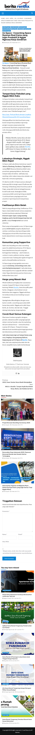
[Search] (32, 13)
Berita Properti (22, 27)
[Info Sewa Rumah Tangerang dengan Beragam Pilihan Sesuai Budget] (17, 675)
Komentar (6, 511)
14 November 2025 (15, 458)
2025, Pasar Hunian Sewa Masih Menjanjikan (17, 381)
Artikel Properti (6, 27)
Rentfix (27, 147)
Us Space (5, 63)
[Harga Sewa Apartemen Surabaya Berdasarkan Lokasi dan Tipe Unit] (17, 581)
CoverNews (25, 730)
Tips (4, 481)
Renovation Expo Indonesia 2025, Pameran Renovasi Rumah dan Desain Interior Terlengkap (16, 454)
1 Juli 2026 (19, 629)
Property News (27, 28)
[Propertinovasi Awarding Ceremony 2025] (17, 410)
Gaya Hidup (14, 28)
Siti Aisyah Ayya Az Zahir (9, 629)
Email (20, 534)
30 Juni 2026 (14, 660)
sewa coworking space (25, 477)
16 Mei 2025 (14, 491)
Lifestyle (20, 28)
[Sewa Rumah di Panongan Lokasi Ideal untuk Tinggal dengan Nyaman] (17, 644)
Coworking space (15, 477)
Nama (4, 534)
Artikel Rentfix (14, 27)
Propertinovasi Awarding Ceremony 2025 (16, 423)
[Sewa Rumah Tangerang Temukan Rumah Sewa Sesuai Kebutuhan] (17, 706)
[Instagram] (16, 373)
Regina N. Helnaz (7, 598)
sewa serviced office (15, 479)
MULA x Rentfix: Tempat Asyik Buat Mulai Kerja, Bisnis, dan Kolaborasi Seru (19, 387)
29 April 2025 (15, 42)
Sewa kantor (6, 479)
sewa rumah (5, 621)
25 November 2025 (15, 424)
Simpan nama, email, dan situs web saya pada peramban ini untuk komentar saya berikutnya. (17, 552)
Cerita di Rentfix (6, 28)
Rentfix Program (6, 30)
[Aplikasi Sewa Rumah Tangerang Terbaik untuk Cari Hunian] (17, 613)
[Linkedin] (18, 373)
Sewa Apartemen (7, 590)
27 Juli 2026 (16, 598)
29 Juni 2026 (14, 723)
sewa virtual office (25, 479)
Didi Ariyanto (7, 42)
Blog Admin (6, 660)
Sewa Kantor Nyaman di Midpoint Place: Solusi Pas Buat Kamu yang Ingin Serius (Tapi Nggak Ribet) (17, 487)
